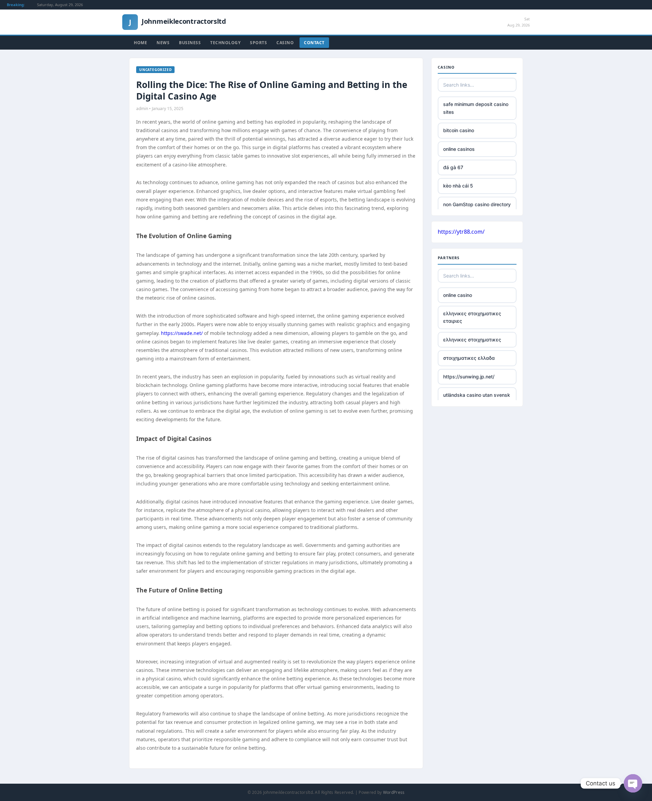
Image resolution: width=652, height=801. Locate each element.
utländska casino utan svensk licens (476, 398)
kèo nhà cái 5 (458, 186)
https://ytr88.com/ (461, 231)
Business (190, 43)
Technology (225, 43)
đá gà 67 (453, 167)
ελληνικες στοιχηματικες (472, 339)
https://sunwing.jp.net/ (468, 376)
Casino (285, 43)
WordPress (394, 792)
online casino (457, 295)
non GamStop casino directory (477, 204)
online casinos (459, 149)
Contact (314, 43)
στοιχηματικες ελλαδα (469, 358)
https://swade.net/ (182, 333)
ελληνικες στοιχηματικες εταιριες (472, 317)
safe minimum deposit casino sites (475, 107)
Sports (258, 43)
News (163, 43)
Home (140, 43)
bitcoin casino (458, 130)
